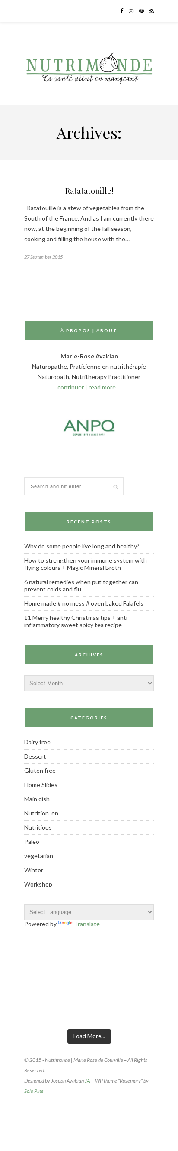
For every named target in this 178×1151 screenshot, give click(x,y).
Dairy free (37, 742)
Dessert (35, 756)
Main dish (37, 799)
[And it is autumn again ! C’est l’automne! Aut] (67, 1012)
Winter (33, 870)
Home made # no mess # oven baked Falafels (83, 603)
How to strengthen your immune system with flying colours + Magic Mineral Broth (85, 564)
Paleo (31, 841)
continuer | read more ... (89, 387)
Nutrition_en (41, 813)
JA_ (88, 1080)
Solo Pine (34, 1091)
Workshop (38, 884)
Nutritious (38, 827)
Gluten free (40, 770)
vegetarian (38, 855)
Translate (87, 923)
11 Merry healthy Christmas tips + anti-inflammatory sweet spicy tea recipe (77, 621)
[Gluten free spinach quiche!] (24, 1012)
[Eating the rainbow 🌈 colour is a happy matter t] (154, 1012)
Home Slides (40, 784)
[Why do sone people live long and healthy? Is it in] (110, 1012)
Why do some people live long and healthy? (82, 546)
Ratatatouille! (89, 191)
